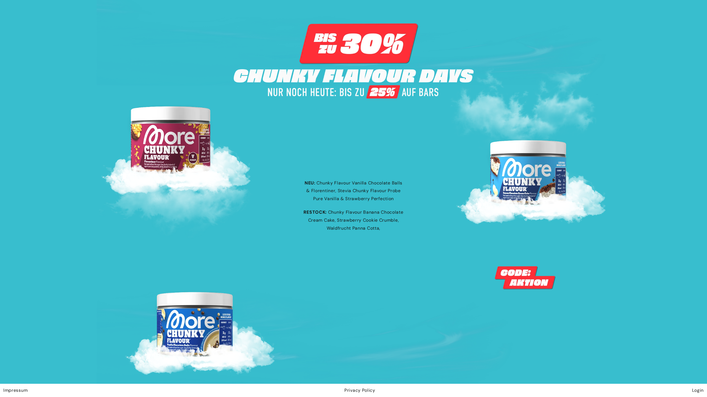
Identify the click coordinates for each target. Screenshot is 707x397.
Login (698, 390)
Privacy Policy (359, 390)
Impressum (15, 390)
